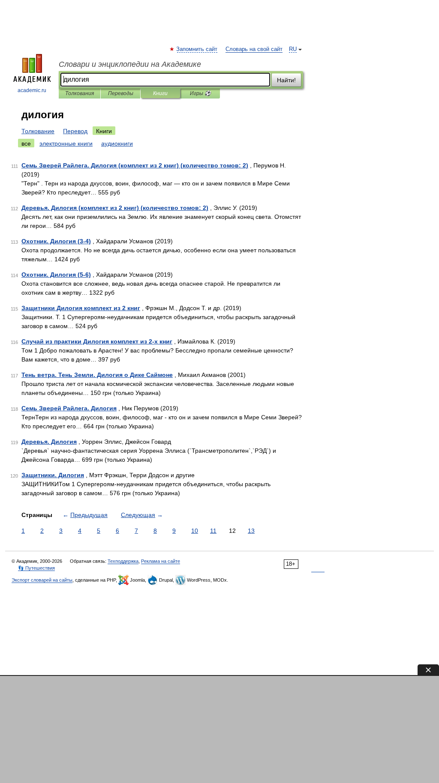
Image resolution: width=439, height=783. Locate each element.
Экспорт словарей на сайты (42, 580)
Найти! (286, 80)
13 (251, 530)
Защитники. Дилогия (52, 475)
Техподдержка (123, 561)
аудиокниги (117, 143)
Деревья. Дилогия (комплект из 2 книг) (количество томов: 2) (114, 207)
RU (293, 49)
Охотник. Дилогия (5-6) (56, 274)
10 (194, 530)
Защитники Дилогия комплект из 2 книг (80, 308)
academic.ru (32, 90)
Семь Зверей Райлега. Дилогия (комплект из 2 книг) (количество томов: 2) (134, 165)
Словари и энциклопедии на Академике (130, 64)
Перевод (75, 131)
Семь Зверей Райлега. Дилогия (69, 408)
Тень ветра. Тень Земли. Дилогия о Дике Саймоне (97, 374)
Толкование (37, 131)
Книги (160, 93)
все (26, 143)
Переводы (120, 93)
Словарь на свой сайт (254, 49)
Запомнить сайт (197, 49)
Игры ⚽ (200, 93)
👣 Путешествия (36, 568)
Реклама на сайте (160, 561)
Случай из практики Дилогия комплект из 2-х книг (96, 341)
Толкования (79, 93)
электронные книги (66, 143)
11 (213, 530)
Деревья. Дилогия (49, 441)
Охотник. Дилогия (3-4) (56, 241)
